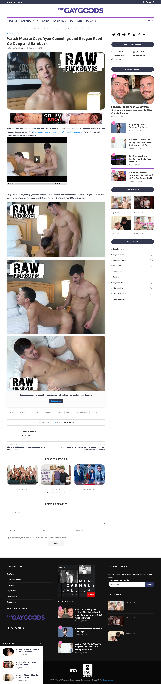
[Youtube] (150, 2)
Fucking (59, 412)
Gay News (45, 21)
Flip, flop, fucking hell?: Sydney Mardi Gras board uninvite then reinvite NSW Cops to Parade (131, 110)
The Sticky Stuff (133, 294)
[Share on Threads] (67, 422)
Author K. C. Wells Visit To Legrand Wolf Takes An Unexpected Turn (140, 142)
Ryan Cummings (82, 412)
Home (9, 29)
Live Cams (18, 2)
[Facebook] (140, 2)
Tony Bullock (20, 48)
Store (9, 2)
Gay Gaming (91, 21)
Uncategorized (133, 299)
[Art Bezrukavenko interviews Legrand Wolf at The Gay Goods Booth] (118, 176)
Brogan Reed (35, 412)
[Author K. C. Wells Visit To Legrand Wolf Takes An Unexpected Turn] (118, 143)
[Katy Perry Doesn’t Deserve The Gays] (118, 128)
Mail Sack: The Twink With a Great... (26, 663)
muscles (69, 412)
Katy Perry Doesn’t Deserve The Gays (138, 125)
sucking (95, 412)
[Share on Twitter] (62, 422)
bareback (12, 412)
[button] (10, 479)
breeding (23, 412)
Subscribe (57, 401)
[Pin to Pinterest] (65, 422)
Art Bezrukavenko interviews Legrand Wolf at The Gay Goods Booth (141, 175)
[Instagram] (147, 2)
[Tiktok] (153, 2)
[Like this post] (57, 422)
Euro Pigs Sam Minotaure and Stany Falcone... (27, 650)
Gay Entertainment (29, 21)
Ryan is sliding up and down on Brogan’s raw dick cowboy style (57, 132)
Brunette (48, 412)
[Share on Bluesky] (70, 422)
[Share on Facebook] (59, 422)
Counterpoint (133, 249)
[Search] (153, 21)
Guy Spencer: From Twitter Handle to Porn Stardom (140, 159)
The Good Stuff (22, 29)
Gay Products (76, 21)
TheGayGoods (107, 680)
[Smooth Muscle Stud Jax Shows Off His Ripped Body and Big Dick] (8, 677)
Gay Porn (13, 21)
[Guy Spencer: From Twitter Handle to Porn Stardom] (118, 160)
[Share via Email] (73, 422)
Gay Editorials (59, 21)
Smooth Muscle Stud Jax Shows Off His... (27, 676)
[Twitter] (144, 2)
